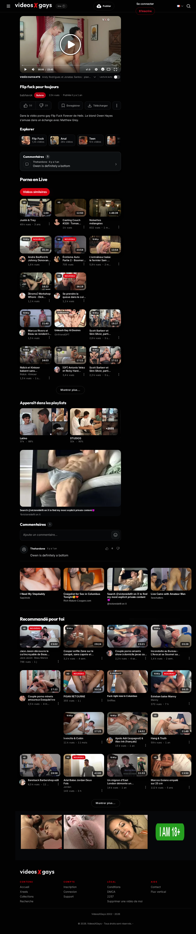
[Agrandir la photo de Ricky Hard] (58, 370)
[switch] (117, 77)
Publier (107, 6)
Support (69, 896)
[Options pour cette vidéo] (49, 224)
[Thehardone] (24, 549)
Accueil (24, 886)
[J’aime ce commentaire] (107, 548)
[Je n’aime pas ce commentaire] (118, 548)
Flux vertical (158, 891)
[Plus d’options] (117, 105)
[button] (28, 106)
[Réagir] (103, 69)
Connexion (70, 891)
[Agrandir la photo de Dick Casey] (23, 296)
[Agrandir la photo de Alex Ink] (110, 740)
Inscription (70, 886)
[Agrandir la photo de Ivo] (23, 698)
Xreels (24, 891)
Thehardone (37, 548)
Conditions (113, 886)
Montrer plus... (70, 389)
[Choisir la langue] (180, 6)
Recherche (26, 901)
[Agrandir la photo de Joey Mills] (23, 782)
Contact (156, 886)
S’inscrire (145, 11)
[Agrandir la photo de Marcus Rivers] (23, 333)
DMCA (111, 891)
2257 (110, 896)
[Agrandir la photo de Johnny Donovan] (23, 259)
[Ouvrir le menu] (8, 6)
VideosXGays (94, 923)
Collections (26, 896)
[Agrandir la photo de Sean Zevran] (58, 259)
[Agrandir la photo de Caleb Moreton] (58, 296)
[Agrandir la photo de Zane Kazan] (110, 653)
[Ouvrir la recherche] (188, 6)
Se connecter (145, 3)
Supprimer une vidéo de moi (124, 901)
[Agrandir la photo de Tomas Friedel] (58, 222)
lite (61, 6)
